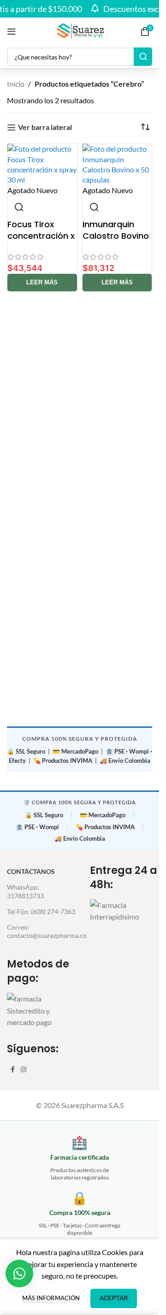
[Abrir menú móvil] (11, 31)
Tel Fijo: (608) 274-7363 (41, 911)
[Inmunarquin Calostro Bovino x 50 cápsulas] (117, 164)
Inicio (15, 83)
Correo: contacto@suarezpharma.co (41, 931)
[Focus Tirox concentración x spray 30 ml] (42, 164)
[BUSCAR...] (143, 56)
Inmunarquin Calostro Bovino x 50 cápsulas (116, 235)
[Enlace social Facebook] (12, 1069)
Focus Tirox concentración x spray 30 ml (41, 235)
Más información (51, 1298)
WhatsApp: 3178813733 (25, 891)
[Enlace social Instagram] (23, 1069)
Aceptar (114, 1298)
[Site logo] (79, 30)
